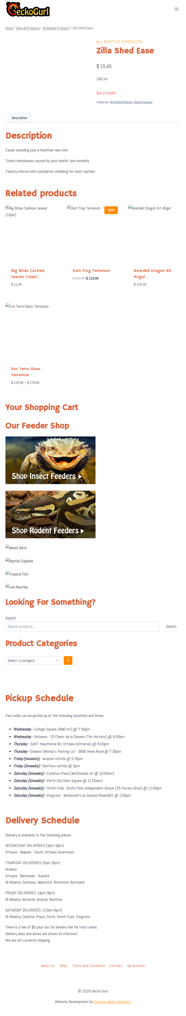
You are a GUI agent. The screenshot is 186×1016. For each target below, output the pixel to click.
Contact (116, 965)
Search (10, 618)
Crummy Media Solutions (112, 1001)
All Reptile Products (119, 41)
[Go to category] (68, 660)
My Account (136, 965)
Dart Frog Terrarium (91, 270)
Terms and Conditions (88, 965)
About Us (48, 965)
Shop (63, 965)
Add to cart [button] (82, 292)
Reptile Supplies (143, 102)
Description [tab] (19, 117)
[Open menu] (176, 8)
